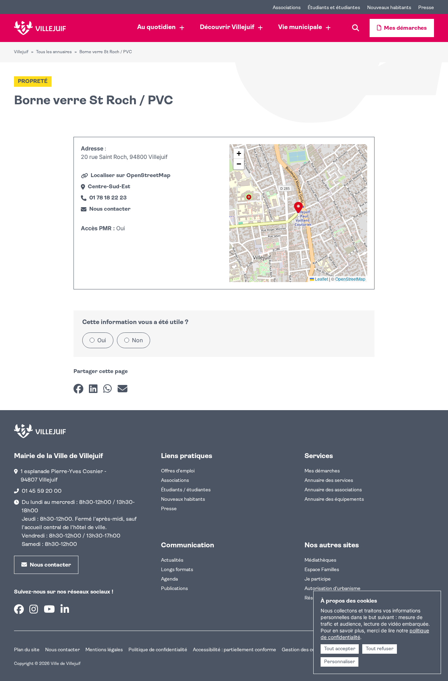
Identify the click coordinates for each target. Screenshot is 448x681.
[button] (298, 207)
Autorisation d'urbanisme (332, 588)
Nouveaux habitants (183, 499)
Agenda (169, 579)
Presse (169, 509)
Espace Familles (321, 570)
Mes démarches (322, 471)
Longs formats (177, 570)
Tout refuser (379, 649)
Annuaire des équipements (334, 499)
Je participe (317, 579)
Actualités (172, 560)
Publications (174, 588)
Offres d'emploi (178, 471)
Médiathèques (320, 560)
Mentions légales (104, 650)
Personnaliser (339, 662)
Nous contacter (62, 650)
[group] (298, 213)
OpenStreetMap (350, 279)
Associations (175, 480)
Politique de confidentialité (157, 650)
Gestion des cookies (304, 650)
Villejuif (21, 52)
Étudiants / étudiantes (186, 490)
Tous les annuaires (54, 52)
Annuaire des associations (333, 490)
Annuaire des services (328, 480)
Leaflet (321, 279)
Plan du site (27, 650)
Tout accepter (339, 649)
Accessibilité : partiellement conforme (234, 650)
